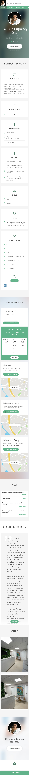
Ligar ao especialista (12, 322)
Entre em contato (14, 50)
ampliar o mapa (14, 387)
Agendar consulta (15, 772)
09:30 (14, 349)
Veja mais (14, 280)
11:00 (14, 352)
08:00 (14, 346)
